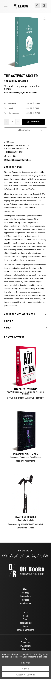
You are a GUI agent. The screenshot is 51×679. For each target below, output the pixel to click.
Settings (25, 662)
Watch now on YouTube (26, 189)
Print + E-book (13, 113)
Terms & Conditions (25, 630)
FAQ (25, 638)
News (25, 615)
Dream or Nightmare (25, 454)
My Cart (25, 649)
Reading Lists (26, 623)
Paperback (12, 103)
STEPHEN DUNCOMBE (16, 81)
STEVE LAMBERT (36, 398)
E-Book (10, 108)
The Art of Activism (25, 389)
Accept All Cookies (25, 674)
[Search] (37, 5)
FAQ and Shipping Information (17, 160)
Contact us (25, 642)
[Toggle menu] (5, 5)
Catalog (25, 600)
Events (25, 619)
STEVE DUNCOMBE (15, 398)
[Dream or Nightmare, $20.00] (25, 431)
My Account (25, 646)
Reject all (25, 668)
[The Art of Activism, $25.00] (25, 366)
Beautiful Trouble (25, 517)
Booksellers (25, 596)
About (25, 589)
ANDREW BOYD (27, 524)
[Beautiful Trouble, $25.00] (25, 494)
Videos (26, 626)
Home (25, 612)
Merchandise (25, 603)
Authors (25, 592)
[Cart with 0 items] (44, 5)
